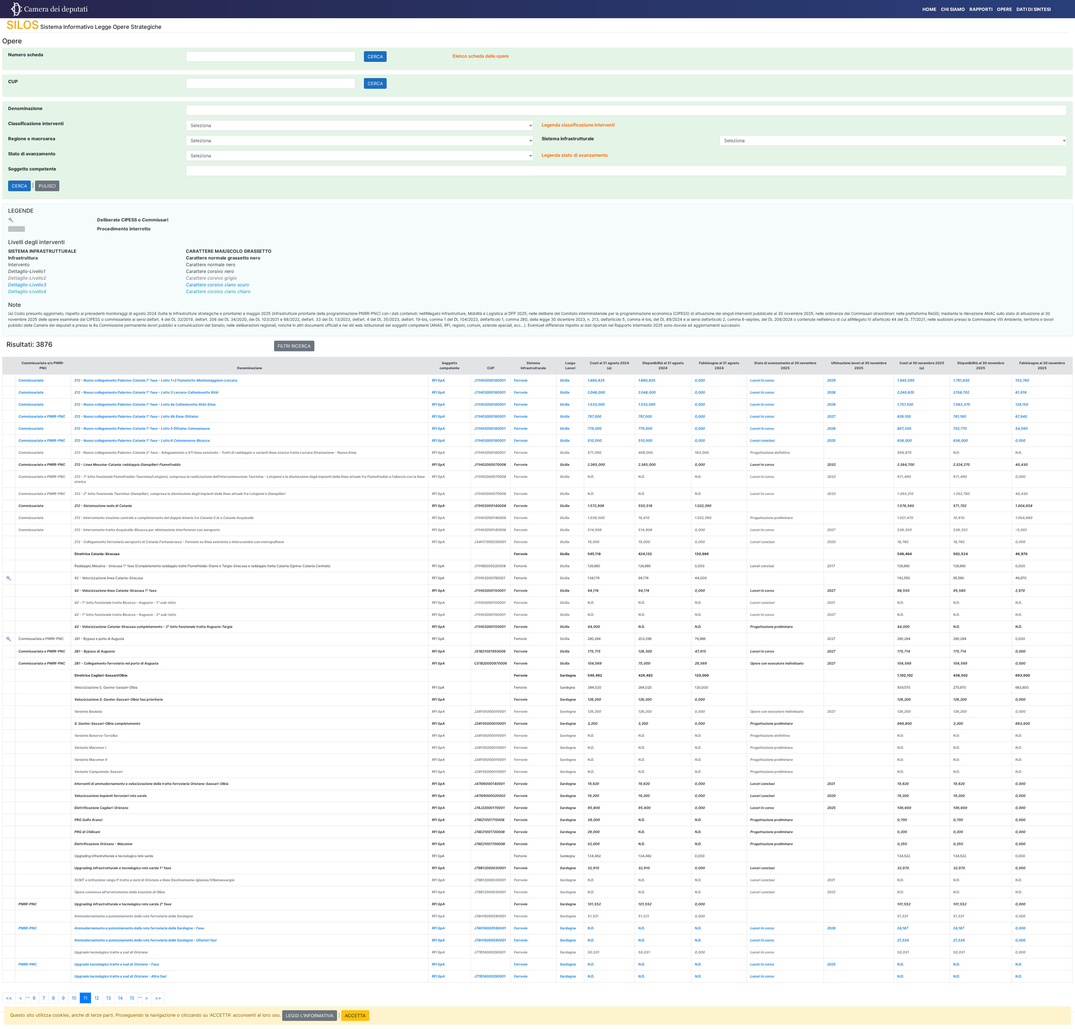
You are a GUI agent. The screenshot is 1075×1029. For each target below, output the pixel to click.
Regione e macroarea (31, 138)
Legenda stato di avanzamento (575, 155)
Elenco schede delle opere (481, 56)
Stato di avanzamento (31, 153)
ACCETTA (355, 1015)
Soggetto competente (32, 169)
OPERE (1004, 9)
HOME (929, 9)
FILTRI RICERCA (294, 346)
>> (158, 998)
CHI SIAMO (953, 9)
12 (96, 998)
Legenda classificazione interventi (578, 125)
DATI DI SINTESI (1033, 9)
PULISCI (47, 186)
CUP (13, 81)
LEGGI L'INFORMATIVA (309, 1015)
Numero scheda (25, 54)
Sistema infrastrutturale (568, 138)
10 (74, 998)
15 (132, 998)
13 (108, 998)
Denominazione (25, 108)
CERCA (375, 56)
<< (9, 998)
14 (120, 998)
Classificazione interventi (36, 123)
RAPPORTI (980, 9)
